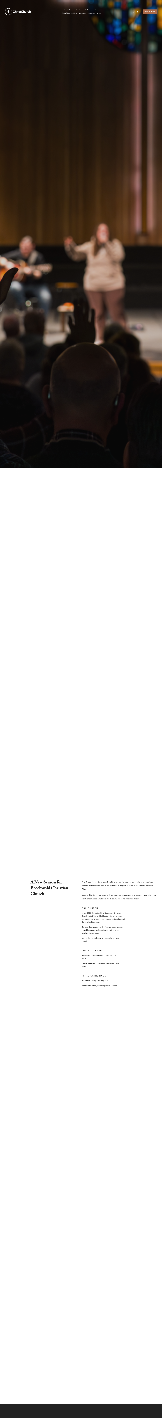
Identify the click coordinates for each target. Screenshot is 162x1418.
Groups (97, 10)
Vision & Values (68, 10)
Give (99, 13)
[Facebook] (138, 12)
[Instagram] (133, 12)
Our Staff (79, 10)
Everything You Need (69, 13)
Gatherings (89, 10)
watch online (150, 11)
